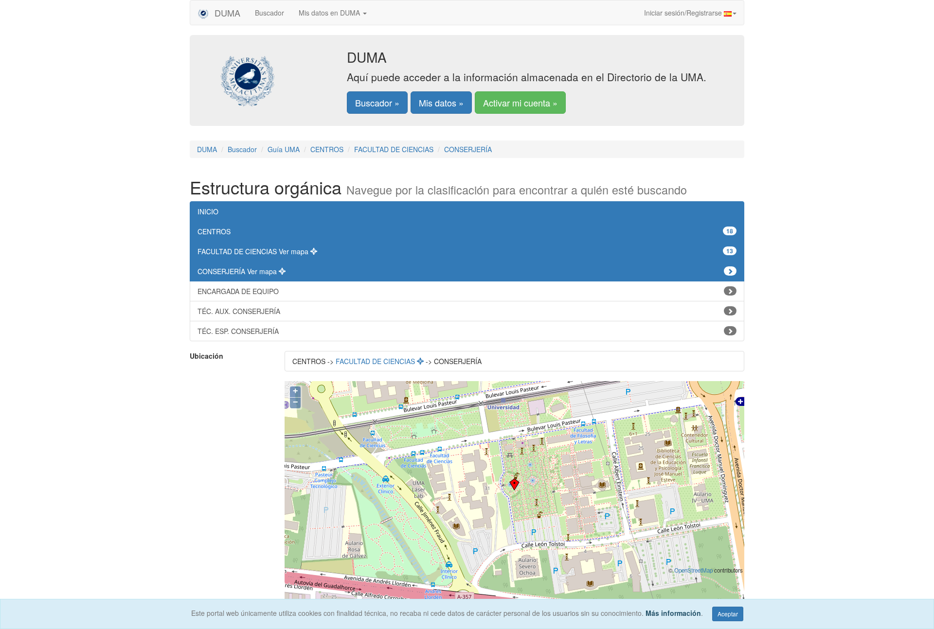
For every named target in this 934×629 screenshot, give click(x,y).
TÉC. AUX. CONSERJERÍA (239, 311)
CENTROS (326, 149)
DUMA (226, 12)
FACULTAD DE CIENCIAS (393, 149)
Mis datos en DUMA (330, 12)
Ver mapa (294, 251)
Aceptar (728, 614)
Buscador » (377, 102)
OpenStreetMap (693, 570)
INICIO (208, 211)
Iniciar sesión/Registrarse (684, 12)
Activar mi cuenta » (520, 102)
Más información (673, 613)
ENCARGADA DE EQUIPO (238, 291)
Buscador (269, 12)
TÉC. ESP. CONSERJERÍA (238, 331)
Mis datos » (441, 102)
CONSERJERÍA (468, 149)
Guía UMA (284, 149)
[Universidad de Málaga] (275, 75)
